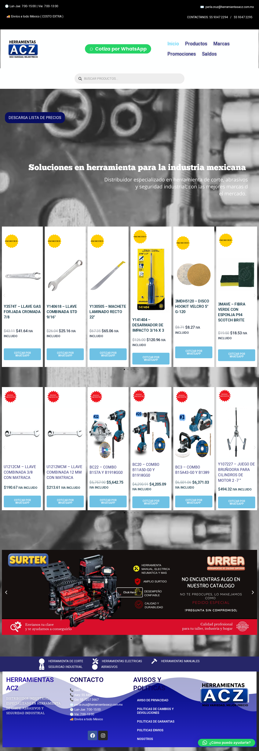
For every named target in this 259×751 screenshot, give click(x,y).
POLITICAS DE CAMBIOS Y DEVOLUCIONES (155, 711)
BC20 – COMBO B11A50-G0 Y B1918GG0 (145, 470)
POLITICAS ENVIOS (150, 730)
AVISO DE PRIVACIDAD (152, 700)
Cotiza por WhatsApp (121, 49)
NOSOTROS (145, 739)
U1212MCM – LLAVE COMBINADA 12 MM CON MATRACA (64, 472)
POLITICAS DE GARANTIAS (155, 721)
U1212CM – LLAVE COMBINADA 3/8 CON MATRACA (20, 472)
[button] (4, 295)
